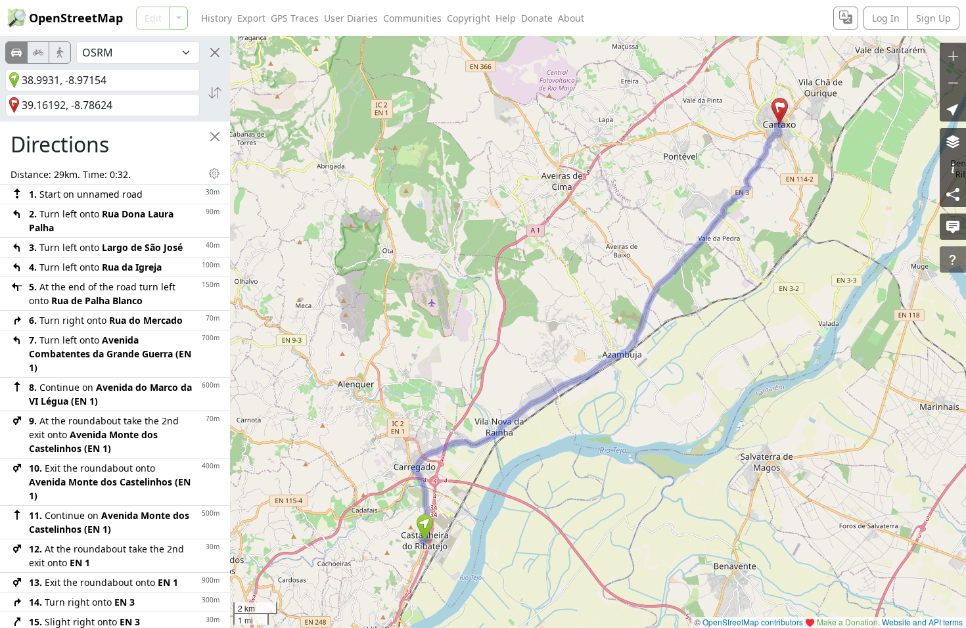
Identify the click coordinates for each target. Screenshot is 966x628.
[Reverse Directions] (215, 92)
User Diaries (351, 18)
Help (505, 18)
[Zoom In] (953, 56)
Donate (537, 18)
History (216, 18)
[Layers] (953, 141)
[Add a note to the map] (953, 226)
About (571, 18)
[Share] (953, 194)
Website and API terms (922, 621)
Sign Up (933, 18)
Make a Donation (847, 621)
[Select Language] (845, 18)
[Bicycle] (38, 52)
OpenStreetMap (76, 18)
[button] (425, 527)
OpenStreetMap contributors (752, 621)
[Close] (215, 52)
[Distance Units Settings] (214, 173)
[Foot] (60, 52)
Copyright (468, 18)
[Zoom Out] (953, 82)
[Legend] (953, 167)
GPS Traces (295, 18)
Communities (412, 18)
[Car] (16, 52)
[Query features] (953, 259)
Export (251, 18)
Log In (886, 18)
